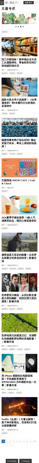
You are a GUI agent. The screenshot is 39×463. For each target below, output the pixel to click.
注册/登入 (28, 2)
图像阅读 (12, 349)
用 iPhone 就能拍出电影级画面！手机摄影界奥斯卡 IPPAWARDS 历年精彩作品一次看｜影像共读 (19, 380)
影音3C (4, 392)
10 (34, 441)
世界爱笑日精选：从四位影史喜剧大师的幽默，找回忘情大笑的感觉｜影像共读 (19, 298)
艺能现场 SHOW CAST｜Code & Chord (18, 182)
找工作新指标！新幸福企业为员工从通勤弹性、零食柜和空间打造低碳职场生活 (19, 62)
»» (11, 445)
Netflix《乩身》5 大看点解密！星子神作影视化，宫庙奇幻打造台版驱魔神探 (19, 422)
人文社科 (12, 73)
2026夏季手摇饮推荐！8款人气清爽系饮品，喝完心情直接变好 (19, 219)
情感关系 (28, 268)
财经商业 (19, 73)
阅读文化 (12, 309)
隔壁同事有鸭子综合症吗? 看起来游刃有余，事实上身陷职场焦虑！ (19, 143)
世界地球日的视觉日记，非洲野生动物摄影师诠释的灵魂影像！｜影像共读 (19, 338)
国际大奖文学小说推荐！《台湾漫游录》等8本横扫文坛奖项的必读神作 (19, 102)
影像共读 (20, 268)
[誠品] (12, 2)
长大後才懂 (13, 268)
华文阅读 (4, 113)
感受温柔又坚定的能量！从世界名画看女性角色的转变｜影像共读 (19, 257)
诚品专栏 (4, 32)
